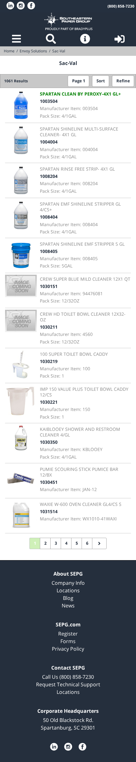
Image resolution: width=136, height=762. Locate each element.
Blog (68, 598)
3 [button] (56, 543)
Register (68, 633)
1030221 (49, 402)
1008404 (49, 217)
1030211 (49, 327)
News (68, 605)
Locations (68, 590)
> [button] (99, 543)
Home (68, 21)
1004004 (49, 142)
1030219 (49, 361)
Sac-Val (58, 51)
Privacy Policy (68, 648)
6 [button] (87, 543)
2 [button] (45, 543)
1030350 (49, 442)
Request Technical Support (68, 684)
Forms (68, 641)
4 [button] (66, 543)
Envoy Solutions (33, 51)
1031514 (49, 511)
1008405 (49, 251)
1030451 (49, 482)
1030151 (49, 286)
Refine (123, 81)
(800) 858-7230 (121, 6)
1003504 (49, 101)
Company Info (68, 582)
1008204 (49, 176)
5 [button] (77, 543)
